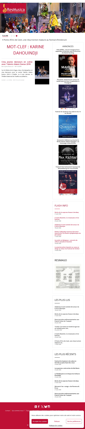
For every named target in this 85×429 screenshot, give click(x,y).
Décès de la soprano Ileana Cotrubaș (67, 212)
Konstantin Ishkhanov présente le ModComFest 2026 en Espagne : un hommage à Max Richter (68, 141)
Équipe (28, 411)
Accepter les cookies (40, 421)
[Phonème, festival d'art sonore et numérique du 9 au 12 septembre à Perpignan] (68, 97)
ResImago (61, 260)
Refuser (57, 421)
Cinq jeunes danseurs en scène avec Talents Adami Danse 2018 (17, 63)
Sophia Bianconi (8, 66)
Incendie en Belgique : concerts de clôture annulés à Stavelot (66, 241)
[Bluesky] (45, 406)
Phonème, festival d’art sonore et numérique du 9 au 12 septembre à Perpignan (67, 81)
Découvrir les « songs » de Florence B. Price (67, 387)
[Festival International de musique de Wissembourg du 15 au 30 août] (68, 182)
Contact (7, 411)
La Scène (9, 80)
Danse (4, 80)
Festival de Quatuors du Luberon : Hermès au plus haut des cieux (66, 362)
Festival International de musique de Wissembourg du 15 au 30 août (68, 167)
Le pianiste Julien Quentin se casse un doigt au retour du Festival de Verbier (67, 248)
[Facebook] (39, 407)
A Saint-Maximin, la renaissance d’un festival (67, 218)
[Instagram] (49, 406)
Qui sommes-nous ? (18, 411)
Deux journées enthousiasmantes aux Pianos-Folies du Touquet (67, 394)
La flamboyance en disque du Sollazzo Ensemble (67, 374)
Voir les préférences (74, 421)
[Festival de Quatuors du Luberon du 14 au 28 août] (68, 126)
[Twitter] (42, 408)
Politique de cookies (55, 426)
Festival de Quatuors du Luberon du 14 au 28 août (68, 112)
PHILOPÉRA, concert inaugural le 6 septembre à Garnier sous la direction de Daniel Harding (67, 51)
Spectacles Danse (18, 80)
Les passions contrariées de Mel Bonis (67, 368)
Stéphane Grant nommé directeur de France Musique (67, 225)
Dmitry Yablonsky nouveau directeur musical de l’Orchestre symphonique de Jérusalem (68, 233)
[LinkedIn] (36, 407)
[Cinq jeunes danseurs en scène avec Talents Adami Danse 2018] (42, 72)
